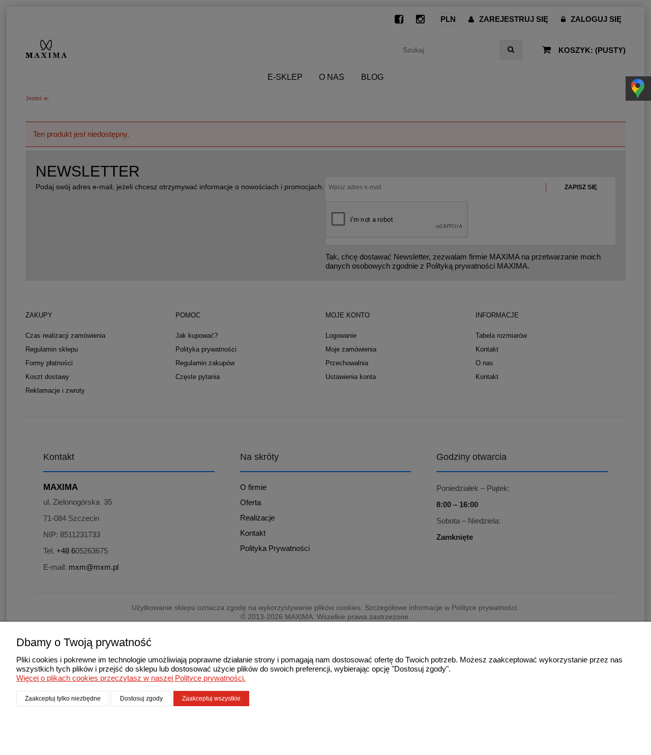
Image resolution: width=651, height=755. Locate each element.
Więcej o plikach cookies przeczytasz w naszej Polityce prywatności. (131, 678)
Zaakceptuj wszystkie (211, 698)
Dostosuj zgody (141, 698)
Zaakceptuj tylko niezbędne (63, 698)
